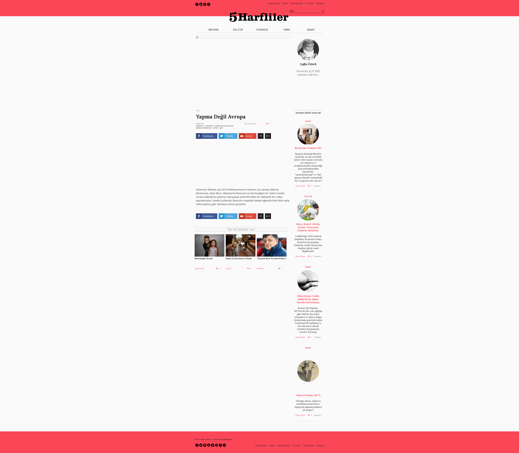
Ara (323, 11)
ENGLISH (320, 3)
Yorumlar (308, 445)
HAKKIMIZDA (261, 445)
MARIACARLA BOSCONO (224, 126)
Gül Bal (228, 268)
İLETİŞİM (310, 3)
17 (251, 268)
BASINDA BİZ (297, 3)
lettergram (228, 439)
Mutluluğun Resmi (203, 258)
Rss (208, 4)
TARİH (286, 29)
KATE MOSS (209, 126)
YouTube (208, 445)
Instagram (204, 4)
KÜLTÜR (238, 29)
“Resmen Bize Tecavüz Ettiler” (272, 258)
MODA (215, 128)
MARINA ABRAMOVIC (204, 128)
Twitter (200, 4)
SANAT (311, 29)
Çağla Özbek (308, 64)
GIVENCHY (200, 126)
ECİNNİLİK (262, 29)
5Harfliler (260, 268)
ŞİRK (221, 128)
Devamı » (317, 186)
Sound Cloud (220, 445)
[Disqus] (242, 312)
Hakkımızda (274, 3)
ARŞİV (285, 3)
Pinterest (216, 445)
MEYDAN (214, 29)
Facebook (197, 4)
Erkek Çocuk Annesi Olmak (239, 258)
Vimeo (212, 445)
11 (311, 186)
